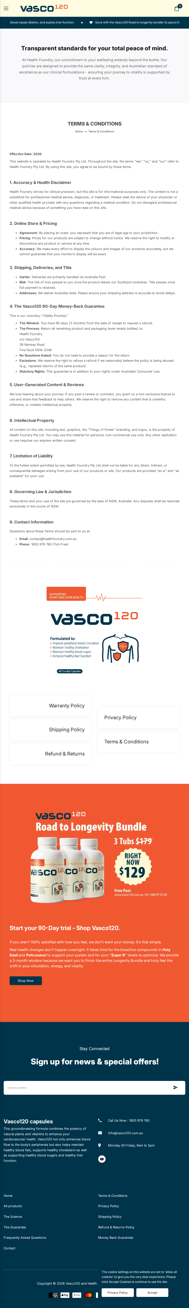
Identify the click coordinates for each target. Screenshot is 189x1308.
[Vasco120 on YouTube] (102, 1159)
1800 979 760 (139, 1120)
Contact (9, 1248)
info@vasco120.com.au (125, 1133)
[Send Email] (175, 1087)
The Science (13, 1216)
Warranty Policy (67, 706)
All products (13, 1206)
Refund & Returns (65, 754)
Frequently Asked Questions (25, 1237)
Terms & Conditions (126, 742)
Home (79, 131)
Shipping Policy (67, 730)
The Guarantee (15, 1227)
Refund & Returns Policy (116, 1227)
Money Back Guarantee (115, 1237)
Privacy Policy (120, 717)
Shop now (25, 981)
